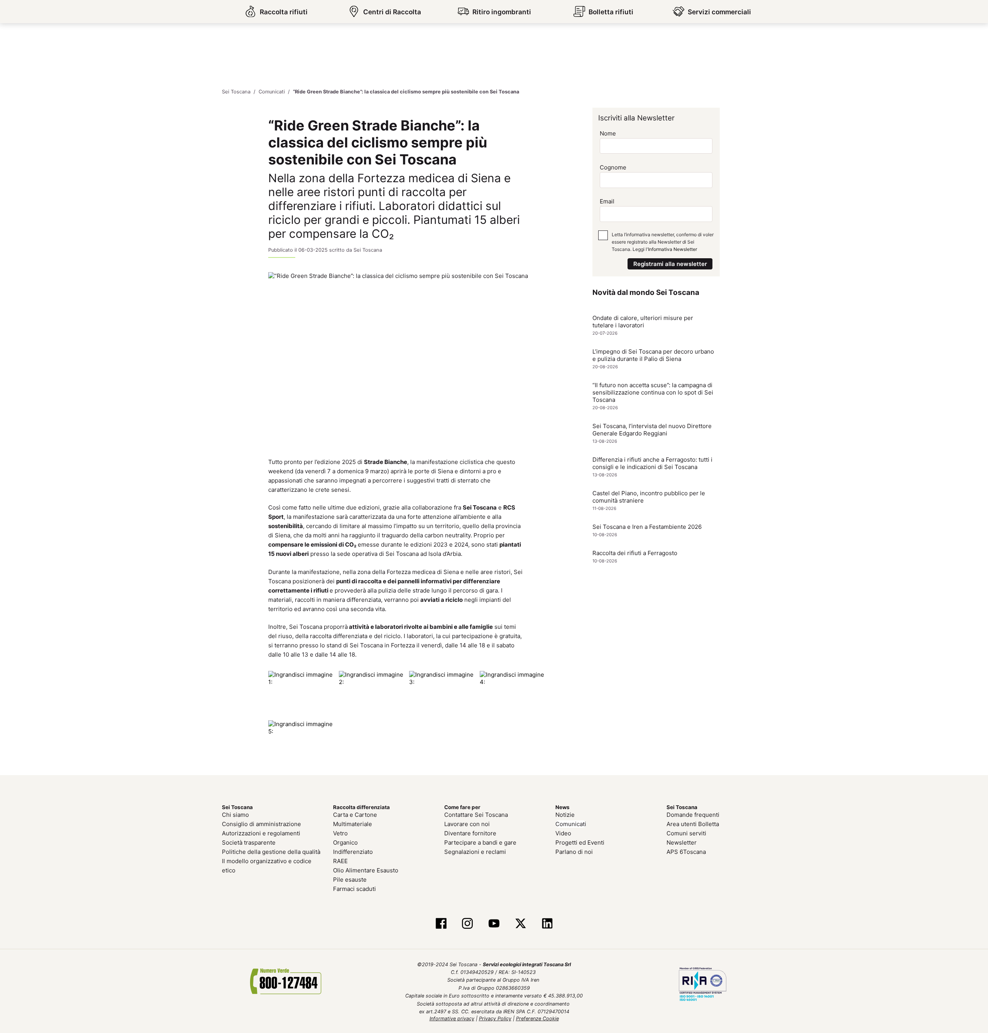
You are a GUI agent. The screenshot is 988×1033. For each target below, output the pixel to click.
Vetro (340, 833)
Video (563, 833)
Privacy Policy (495, 1018)
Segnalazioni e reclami (475, 851)
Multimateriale (352, 824)
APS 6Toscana (686, 851)
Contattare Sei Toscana (476, 814)
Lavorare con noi (467, 824)
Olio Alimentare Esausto (365, 870)
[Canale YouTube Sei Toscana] (494, 924)
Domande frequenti (693, 814)
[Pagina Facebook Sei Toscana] (441, 924)
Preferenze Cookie (537, 1018)
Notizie (565, 814)
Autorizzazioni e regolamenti (261, 833)
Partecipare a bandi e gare (480, 842)
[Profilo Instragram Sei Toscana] (467, 924)
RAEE (340, 861)
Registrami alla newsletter (670, 264)
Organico (345, 842)
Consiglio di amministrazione (261, 824)
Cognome (613, 167)
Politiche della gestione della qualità (271, 851)
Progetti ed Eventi (579, 842)
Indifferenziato (353, 851)
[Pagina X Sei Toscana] (520, 924)
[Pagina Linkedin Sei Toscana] (547, 924)
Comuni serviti (686, 833)
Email (607, 201)
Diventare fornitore (470, 833)
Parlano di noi (574, 851)
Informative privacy (452, 1018)
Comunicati (570, 824)
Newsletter (682, 842)
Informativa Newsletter (672, 249)
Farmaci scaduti (354, 888)
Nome (608, 133)
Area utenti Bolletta (693, 824)
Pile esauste (350, 879)
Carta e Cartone (355, 814)
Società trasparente (249, 842)
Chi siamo (235, 814)
